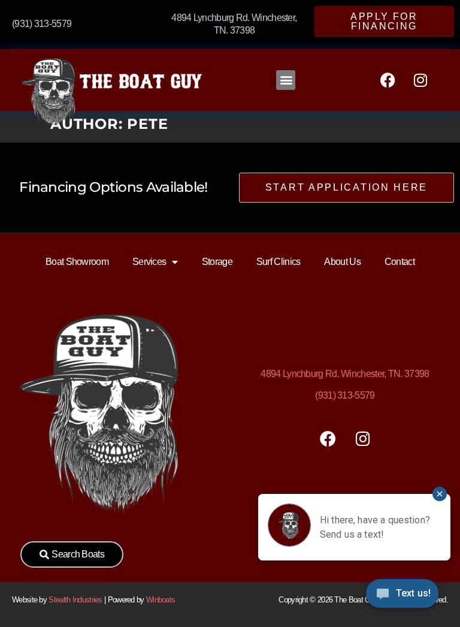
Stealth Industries (75, 599)
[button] (285, 80)
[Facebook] (387, 80)
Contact (399, 262)
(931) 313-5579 (344, 395)
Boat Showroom (77, 262)
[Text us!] (402, 596)
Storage (217, 262)
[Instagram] (420, 80)
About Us (342, 262)
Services (149, 262)
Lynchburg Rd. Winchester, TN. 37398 (345, 374)
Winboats (160, 599)
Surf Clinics (278, 262)
